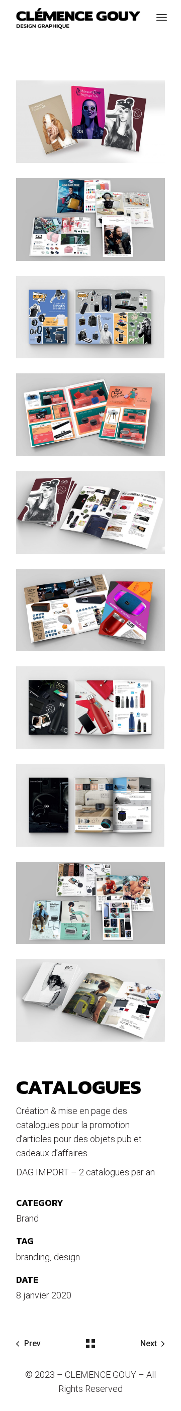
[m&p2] (90, 219)
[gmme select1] (90, 1000)
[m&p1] (90, 512)
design (67, 1257)
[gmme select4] (90, 414)
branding (33, 1257)
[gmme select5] (90, 317)
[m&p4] (90, 610)
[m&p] (90, 121)
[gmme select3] (90, 805)
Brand (27, 1218)
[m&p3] (90, 707)
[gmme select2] (90, 903)
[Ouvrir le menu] (161, 18)
